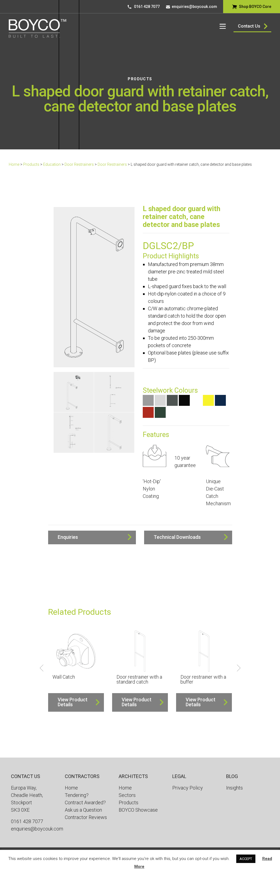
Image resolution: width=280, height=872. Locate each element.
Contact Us (249, 26)
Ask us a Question (83, 810)
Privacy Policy (187, 788)
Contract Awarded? (85, 802)
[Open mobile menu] (222, 26)
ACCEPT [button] (246, 859)
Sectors (127, 795)
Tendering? (77, 795)
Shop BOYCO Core (255, 6)
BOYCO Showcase (138, 810)
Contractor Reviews (86, 817)
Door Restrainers (79, 164)
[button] (92, 537)
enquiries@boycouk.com (194, 6)
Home (14, 164)
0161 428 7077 (147, 6)
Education (52, 164)
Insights (234, 788)
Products (140, 79)
